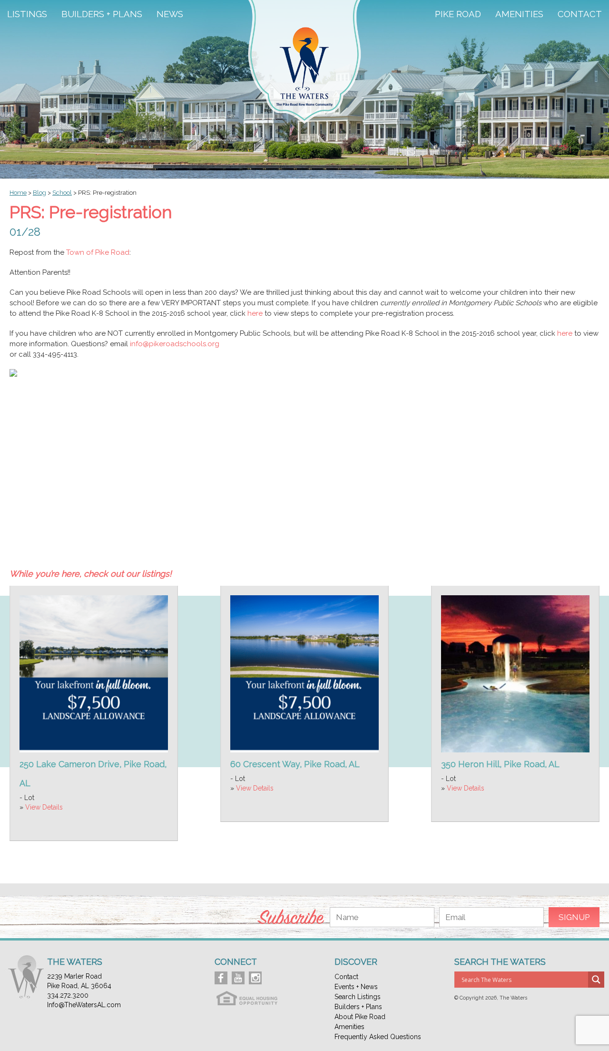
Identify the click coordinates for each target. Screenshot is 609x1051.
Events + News (356, 987)
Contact (580, 14)
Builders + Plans (101, 14)
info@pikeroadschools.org (174, 344)
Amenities (519, 14)
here (255, 313)
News (170, 14)
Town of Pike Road (97, 252)
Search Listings (357, 997)
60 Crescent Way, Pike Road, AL (295, 764)
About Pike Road (359, 1017)
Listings (27, 14)
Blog (39, 192)
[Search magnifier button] (596, 979)
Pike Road (458, 14)
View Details (44, 807)
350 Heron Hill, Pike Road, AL (500, 764)
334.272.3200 (67, 995)
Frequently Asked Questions (377, 1037)
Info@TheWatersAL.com (84, 1005)
